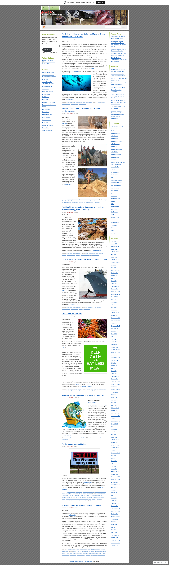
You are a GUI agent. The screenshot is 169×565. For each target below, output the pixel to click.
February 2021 (115, 246)
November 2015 (115, 320)
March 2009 (114, 532)
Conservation (114, 175)
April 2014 (113, 371)
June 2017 (114, 275)
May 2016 (113, 304)
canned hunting (115, 167)
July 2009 (113, 522)
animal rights (91, 492)
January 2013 (114, 410)
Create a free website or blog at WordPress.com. (81, 561)
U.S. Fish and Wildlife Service (86, 202)
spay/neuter (114, 209)
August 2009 (114, 519)
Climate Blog (45, 89)
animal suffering (98, 551)
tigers (89, 255)
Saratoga (94, 499)
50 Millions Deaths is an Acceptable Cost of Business (81, 505)
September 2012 (115, 421)
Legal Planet (45, 112)
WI (69, 500)
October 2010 (114, 482)
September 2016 (115, 294)
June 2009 (114, 524)
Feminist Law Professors (48, 102)
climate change (76, 495)
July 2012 (113, 426)
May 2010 (113, 495)
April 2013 (113, 402)
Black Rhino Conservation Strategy (73, 200)
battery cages (73, 553)
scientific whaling (75, 309)
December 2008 (115, 540)
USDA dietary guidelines (76, 390)
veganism (84, 390)
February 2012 (115, 439)
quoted (63, 290)
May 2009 (113, 527)
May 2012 (113, 432)
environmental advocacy (100, 389)
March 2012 (114, 437)
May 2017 (113, 278)
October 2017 (114, 273)
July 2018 (113, 265)
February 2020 (115, 251)
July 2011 (113, 458)
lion (63, 155)
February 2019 (115, 259)
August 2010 (114, 487)
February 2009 (115, 535)
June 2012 (114, 429)
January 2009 (114, 537)
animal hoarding (115, 144)
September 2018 (115, 262)
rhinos (77, 130)
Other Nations (46, 117)
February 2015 (115, 344)
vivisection (114, 225)
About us (54, 8)
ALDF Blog (45, 79)
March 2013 (114, 405)
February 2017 (115, 286)
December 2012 (115, 413)
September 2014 (115, 357)
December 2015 (115, 318)
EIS (90, 495)
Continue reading (70, 99)
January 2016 (114, 315)
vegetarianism (78, 389)
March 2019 (114, 257)
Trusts (112, 214)
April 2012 (113, 434)
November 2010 (115, 479)
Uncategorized (95, 199)
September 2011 (115, 453)
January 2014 (114, 379)
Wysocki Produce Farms (82, 500)
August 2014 (114, 360)
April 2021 (113, 241)
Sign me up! (47, 49)
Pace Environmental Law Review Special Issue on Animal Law (117, 96)
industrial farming (66, 390)
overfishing (73, 104)
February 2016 (115, 312)
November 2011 (115, 447)
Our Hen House (46, 120)
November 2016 (115, 291)
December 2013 (115, 381)
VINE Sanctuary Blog (47, 130)
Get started (100, 2)
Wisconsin (73, 500)
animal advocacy (71, 253)
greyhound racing (115, 198)
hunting (113, 201)
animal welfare (90, 389)
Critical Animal (46, 94)
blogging (113, 160)
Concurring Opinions (47, 91)
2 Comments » (95, 255)
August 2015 (114, 328)
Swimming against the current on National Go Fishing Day (83, 395)
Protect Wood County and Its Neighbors (81, 499)
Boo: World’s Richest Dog (118, 87)
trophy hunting (75, 202)
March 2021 (114, 244)
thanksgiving (114, 212)
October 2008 (114, 545)
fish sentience (103, 437)
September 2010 (115, 484)
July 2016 (113, 299)
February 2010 (115, 503)
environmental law (87, 102)
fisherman (76, 71)
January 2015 (114, 347)
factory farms (69, 493)
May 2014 (113, 368)
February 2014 (115, 376)
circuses (113, 169)
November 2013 (115, 384)
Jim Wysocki (69, 499)
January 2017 (114, 289)
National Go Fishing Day (99, 405)
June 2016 (114, 302)
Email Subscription (49, 34)
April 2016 (113, 307)
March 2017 (114, 283)
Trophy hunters (67, 202)
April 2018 (113, 267)
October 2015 (114, 323)
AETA (112, 130)
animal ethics (85, 551)
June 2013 (114, 397)
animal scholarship (116, 154)
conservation (85, 200)
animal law (69, 102)
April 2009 (113, 529)
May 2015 (113, 336)
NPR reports (72, 515)
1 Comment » (82, 104)
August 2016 (114, 297)
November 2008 (115, 543)
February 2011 (115, 471)
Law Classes (44, 63)
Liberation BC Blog (47, 114)
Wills (112, 230)
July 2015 (113, 331)
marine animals (115, 206)
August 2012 (114, 424)
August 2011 (114, 455)
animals (67, 553)
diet (74, 389)
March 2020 (114, 249)
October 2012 (114, 418)
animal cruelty (79, 437)
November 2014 (115, 352)
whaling (81, 309)
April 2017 (113, 281)
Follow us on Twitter (47, 60)
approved (64, 123)
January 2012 (114, 442)
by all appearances (87, 482)
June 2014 (114, 365)
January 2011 (114, 474)
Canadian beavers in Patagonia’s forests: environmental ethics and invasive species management (117, 114)
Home (45, 8)
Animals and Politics (47, 86)
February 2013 (115, 408)
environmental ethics (96, 307)
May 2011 (113, 463)
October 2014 (114, 355)
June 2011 (114, 461)
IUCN (112, 204)
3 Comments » (101, 555)
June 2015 (114, 334)
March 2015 (114, 342)
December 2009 (115, 508)
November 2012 (115, 416)
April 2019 (113, 254)
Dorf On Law (45, 97)
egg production (94, 553)
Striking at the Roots (47, 125)
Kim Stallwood (46, 109)
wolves (113, 233)
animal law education (116, 149)
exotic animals (115, 188)
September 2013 (115, 389)
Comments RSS (57, 27)
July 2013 (113, 394)
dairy (82, 495)
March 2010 (114, 500)
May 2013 (113, 400)
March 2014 (114, 373)
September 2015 (115, 326)
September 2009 (115, 516)
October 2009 (114, 514)
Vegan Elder (45, 128)
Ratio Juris (45, 122)
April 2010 (113, 498)
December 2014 (115, 349)
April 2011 (113, 466)
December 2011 (115, 445)
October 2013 (114, 387)
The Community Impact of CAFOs (74, 444)
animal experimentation (117, 141)
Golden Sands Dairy (94, 497)
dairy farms (86, 495)
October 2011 (114, 450)
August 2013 (114, 392)
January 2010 (114, 506)
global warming (85, 497)
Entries (48, 27)
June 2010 (114, 492)
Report (63, 347)
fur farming (114, 196)
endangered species (78, 102)
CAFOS (71, 495)
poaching (78, 255)
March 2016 (114, 310)
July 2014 (113, 363)
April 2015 (113, 339)
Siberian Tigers (84, 255)
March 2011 (114, 469)
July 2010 (113, 490)
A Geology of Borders (48, 72)
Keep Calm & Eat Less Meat (72, 313)
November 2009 (115, 511)
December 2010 (115, 477)
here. (92, 68)
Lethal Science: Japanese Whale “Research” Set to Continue (84, 259)
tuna (77, 104)
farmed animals (77, 497)
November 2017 (115, 270)
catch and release (95, 437)
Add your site (49, 63)
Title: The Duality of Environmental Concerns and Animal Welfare (119, 59)
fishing (84, 437)
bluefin (103, 102)
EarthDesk (45, 99)
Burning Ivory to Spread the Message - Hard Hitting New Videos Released (118, 102)
